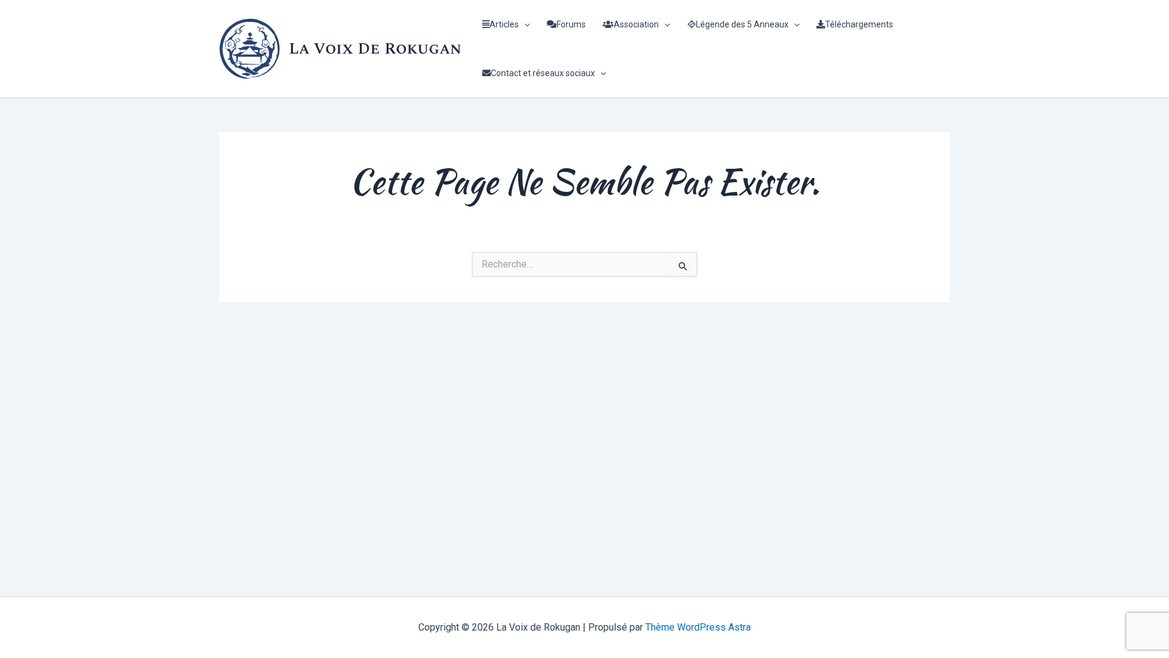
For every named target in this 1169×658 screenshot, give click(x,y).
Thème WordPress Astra (698, 627)
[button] (524, 24)
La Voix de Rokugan (375, 49)
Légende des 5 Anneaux (742, 24)
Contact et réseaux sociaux (543, 73)
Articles (504, 24)
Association (636, 24)
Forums (571, 24)
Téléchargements (859, 24)
